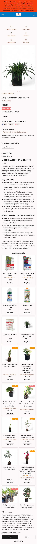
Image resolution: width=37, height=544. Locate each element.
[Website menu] (2, 14)
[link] (19, 540)
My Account (26, 29)
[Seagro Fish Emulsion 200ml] (10, 295)
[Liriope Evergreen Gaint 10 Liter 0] (18, 67)
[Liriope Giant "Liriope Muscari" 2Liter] (27, 325)
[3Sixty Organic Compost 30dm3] (10, 263)
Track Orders (11, 36)
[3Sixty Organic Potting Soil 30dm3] (27, 263)
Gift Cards (26, 42)
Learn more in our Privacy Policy (11, 532)
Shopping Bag (11, 42)
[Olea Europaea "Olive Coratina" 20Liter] (10, 457)
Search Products (11, 29)
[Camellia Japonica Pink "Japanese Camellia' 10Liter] (27, 495)
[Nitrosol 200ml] (27, 295)
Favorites (26, 36)
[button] (18, 14)
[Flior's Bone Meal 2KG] (10, 325)
